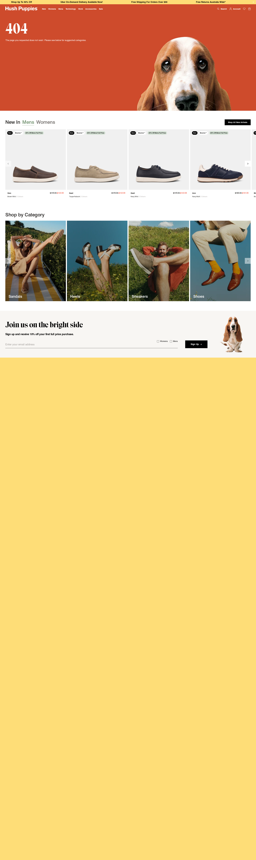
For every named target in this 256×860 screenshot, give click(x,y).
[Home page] (21, 9)
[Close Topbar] (253, 2)
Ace (194, 193)
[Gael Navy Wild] (159, 159)
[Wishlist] (244, 9)
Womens (52, 9)
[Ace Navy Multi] (220, 159)
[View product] (8, 196)
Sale (101, 9)
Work (80, 9)
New (44, 9)
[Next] (248, 164)
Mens (60, 9)
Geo (9, 193)
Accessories (91, 9)
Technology (71, 9)
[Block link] (35, 261)
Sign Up (195, 344)
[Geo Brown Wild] (35, 159)
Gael (71, 193)
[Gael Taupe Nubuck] (97, 159)
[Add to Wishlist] (62, 133)
